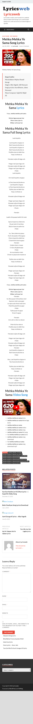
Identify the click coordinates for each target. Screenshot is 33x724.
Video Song (20, 395)
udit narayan (13, 36)
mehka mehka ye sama (14, 452)
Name (4, 596)
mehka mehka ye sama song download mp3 (16, 461)
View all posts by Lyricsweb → (20, 547)
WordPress (12, 688)
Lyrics (20, 108)
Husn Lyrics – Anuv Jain (10, 645)
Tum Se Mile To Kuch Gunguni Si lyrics (15, 648)
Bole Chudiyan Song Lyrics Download (15, 505)
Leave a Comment (24, 46)
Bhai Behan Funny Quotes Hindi (13, 639)
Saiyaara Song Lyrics (9, 636)
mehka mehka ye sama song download (14, 459)
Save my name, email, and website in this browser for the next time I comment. (15, 625)
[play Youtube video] (16, 407)
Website (5, 613)
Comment (6, 571)
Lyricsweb (12, 14)
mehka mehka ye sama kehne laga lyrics (15, 456)
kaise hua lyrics (8, 642)
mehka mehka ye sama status (11, 463)
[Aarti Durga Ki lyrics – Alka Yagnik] (7, 513)
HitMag (20, 688)
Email (4, 604)
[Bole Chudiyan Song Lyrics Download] (7, 502)
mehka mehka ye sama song (11, 458)
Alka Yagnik (5, 36)
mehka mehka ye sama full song (12, 454)
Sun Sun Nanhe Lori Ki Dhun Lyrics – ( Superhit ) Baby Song (15, 493)
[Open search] (28, 29)
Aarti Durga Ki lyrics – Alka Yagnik (14, 516)
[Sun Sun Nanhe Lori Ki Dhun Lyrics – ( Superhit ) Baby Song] (16, 482)
